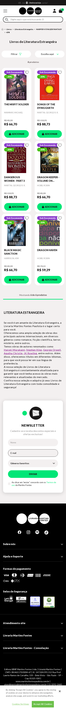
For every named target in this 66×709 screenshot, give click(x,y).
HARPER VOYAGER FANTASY (49, 29)
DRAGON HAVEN (47, 250)
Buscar (6, 19)
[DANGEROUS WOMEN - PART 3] (16, 158)
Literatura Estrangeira (24, 29)
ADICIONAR (18, 134)
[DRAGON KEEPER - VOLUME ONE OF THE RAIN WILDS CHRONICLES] (49, 158)
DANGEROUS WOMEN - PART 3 (14, 179)
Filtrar (14, 54)
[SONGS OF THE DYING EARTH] (49, 85)
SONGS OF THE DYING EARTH (46, 106)
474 (8, 32)
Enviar (33, 474)
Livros (9, 29)
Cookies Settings (20, 704)
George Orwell (52, 349)
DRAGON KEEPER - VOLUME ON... (48, 179)
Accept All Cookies (42, 704)
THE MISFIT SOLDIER (16, 104)
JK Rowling (30, 353)
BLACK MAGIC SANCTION (12, 252)
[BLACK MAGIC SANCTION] (16, 231)
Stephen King (34, 349)
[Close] (60, 691)
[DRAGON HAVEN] (49, 231)
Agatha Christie (13, 353)
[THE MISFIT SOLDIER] (16, 85)
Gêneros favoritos (19, 463)
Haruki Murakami (14, 349)
